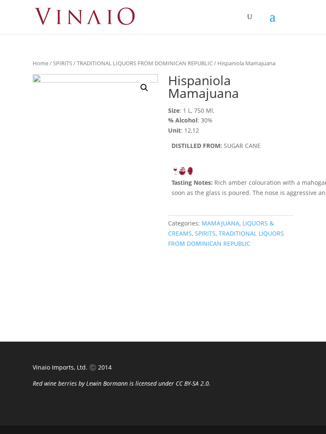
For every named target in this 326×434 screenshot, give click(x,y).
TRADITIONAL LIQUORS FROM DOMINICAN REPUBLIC (145, 63)
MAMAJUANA (220, 223)
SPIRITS (62, 63)
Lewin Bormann (107, 383)
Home (40, 63)
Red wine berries (55, 383)
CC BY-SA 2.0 (192, 383)
